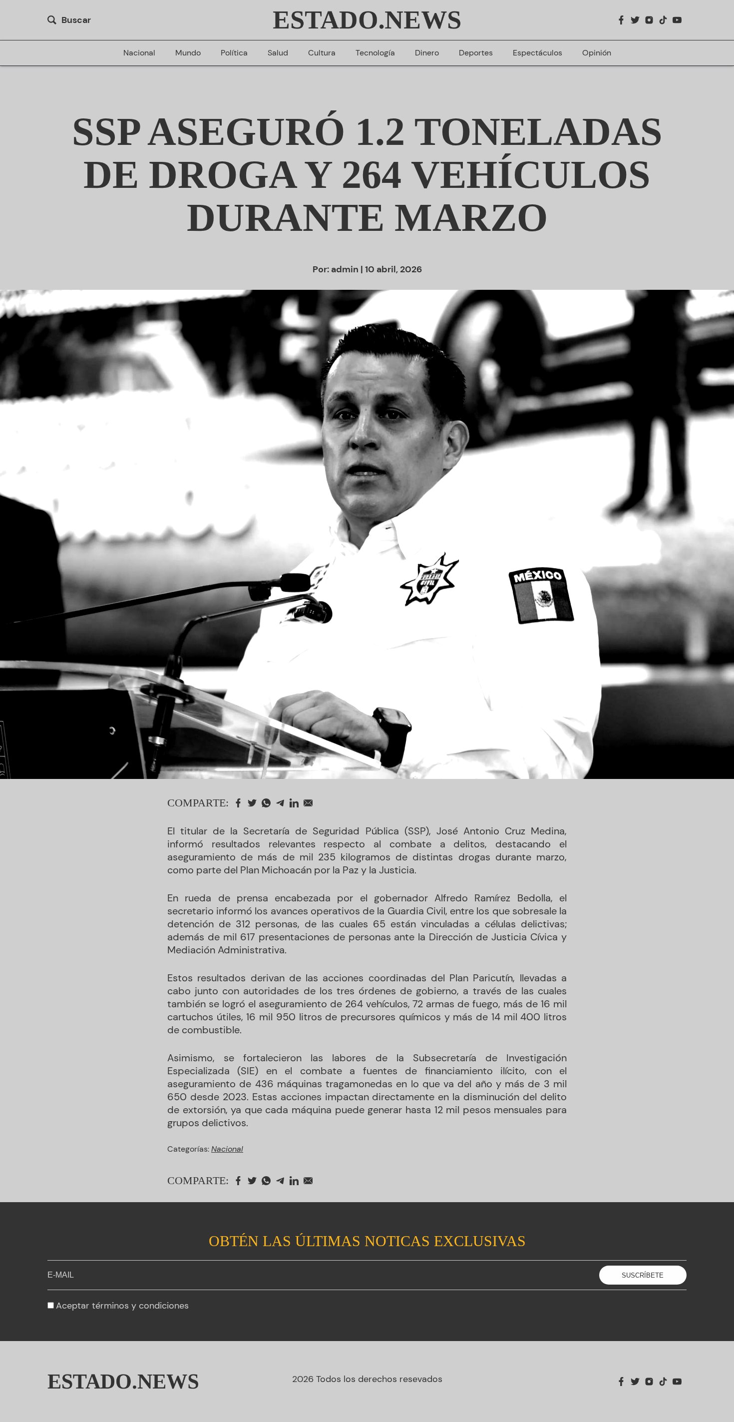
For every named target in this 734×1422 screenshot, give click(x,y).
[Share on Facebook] (241, 802)
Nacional (139, 53)
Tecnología (375, 53)
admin (345, 269)
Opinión (596, 53)
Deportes (476, 53)
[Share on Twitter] (255, 802)
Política (234, 53)
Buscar (76, 19)
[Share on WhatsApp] (269, 802)
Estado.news (367, 20)
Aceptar (122, 1306)
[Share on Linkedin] (297, 802)
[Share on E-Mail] (311, 802)
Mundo (188, 53)
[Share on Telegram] (283, 802)
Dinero (427, 53)
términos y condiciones (140, 1306)
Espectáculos (537, 53)
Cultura (322, 53)
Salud (278, 53)
